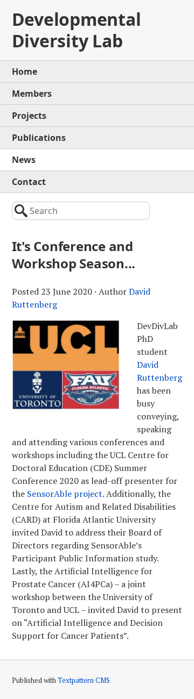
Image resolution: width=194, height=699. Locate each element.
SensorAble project (64, 494)
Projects (29, 116)
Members (32, 93)
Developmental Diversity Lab (76, 30)
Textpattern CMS (84, 680)
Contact (29, 182)
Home (24, 71)
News (24, 160)
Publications (39, 138)
